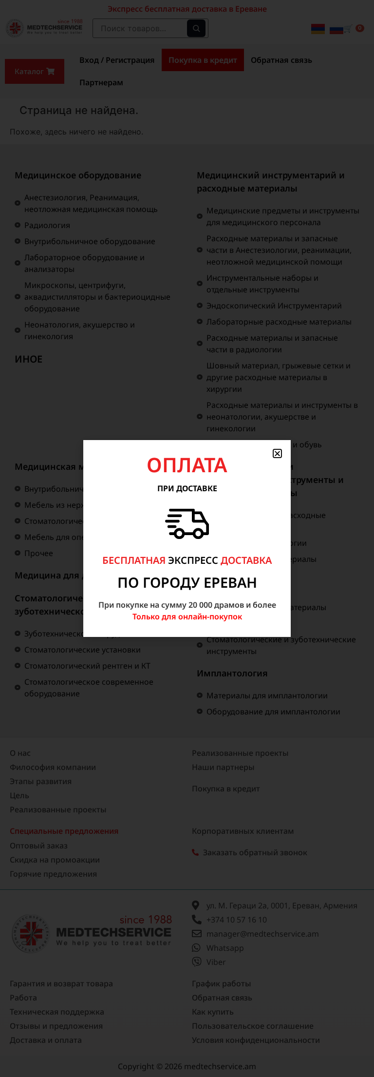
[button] (277, 453)
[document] (187, 538)
